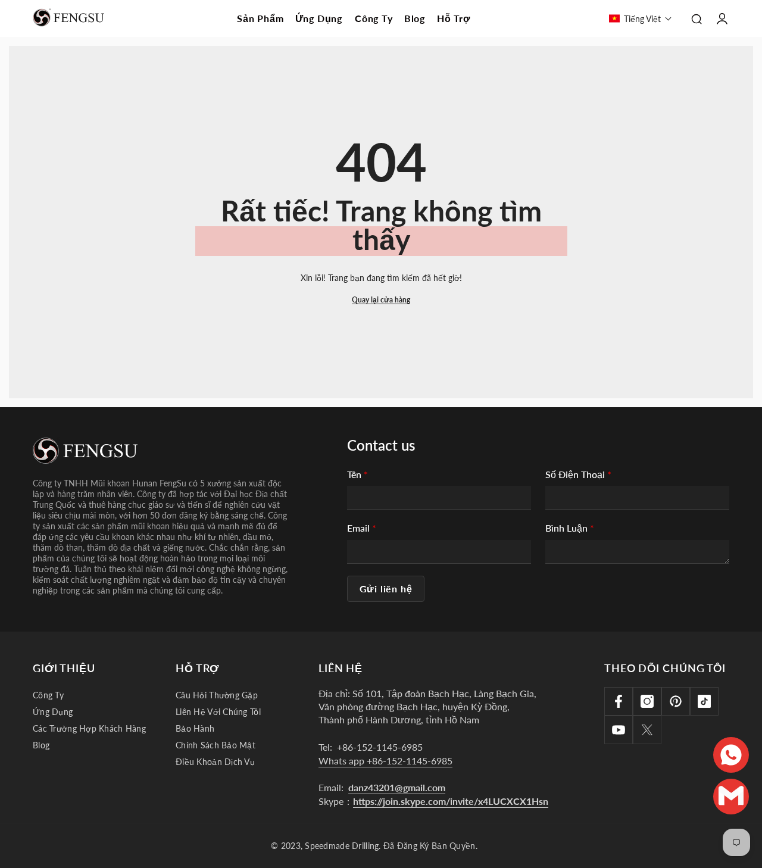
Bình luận (569, 527)
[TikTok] (704, 701)
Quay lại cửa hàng (381, 299)
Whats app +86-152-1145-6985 (385, 760)
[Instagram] (647, 701)
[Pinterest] (675, 701)
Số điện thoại (578, 474)
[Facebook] (618, 701)
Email (361, 527)
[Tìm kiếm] (696, 18)
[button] (640, 18)
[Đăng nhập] (722, 18)
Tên (357, 474)
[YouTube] (618, 730)
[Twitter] (647, 730)
